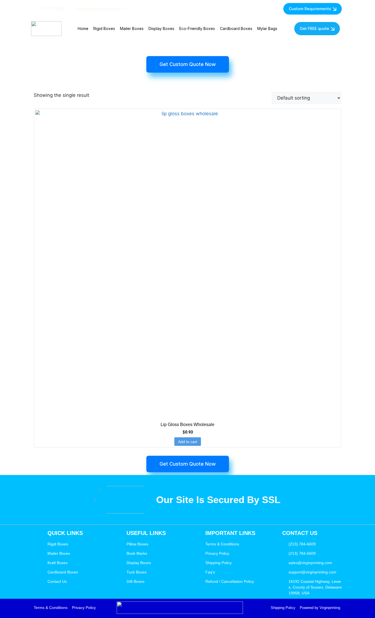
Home (83, 28)
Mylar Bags (267, 28)
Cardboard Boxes (236, 28)
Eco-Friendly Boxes (197, 28)
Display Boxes (161, 28)
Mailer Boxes (132, 28)
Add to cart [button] (187, 442)
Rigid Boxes (104, 28)
